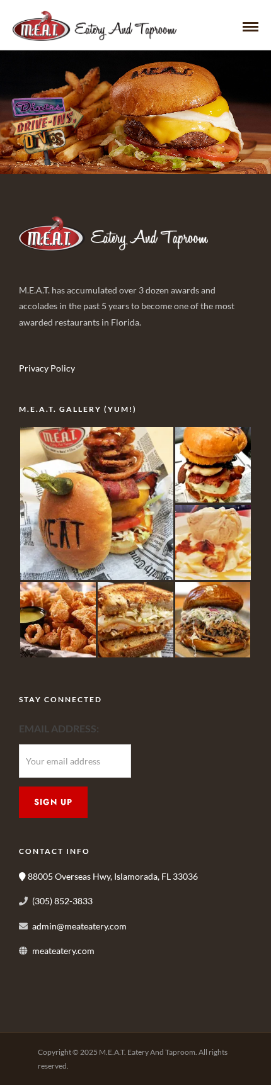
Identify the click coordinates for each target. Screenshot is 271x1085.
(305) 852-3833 (62, 900)
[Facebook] (32, 341)
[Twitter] (60, 341)
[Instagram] (88, 341)
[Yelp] (116, 341)
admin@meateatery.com (79, 926)
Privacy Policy (47, 368)
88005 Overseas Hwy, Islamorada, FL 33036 (112, 876)
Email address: (59, 728)
